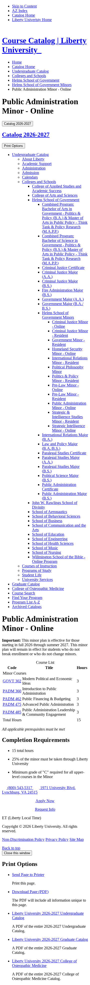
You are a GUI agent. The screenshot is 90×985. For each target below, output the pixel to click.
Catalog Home (23, 15)
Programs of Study (37, 570)
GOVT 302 (12, 681)
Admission (30, 173)
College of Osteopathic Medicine (38, 588)
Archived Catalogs (27, 607)
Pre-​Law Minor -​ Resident (65, 396)
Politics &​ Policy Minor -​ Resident (65, 378)
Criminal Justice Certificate (63, 267)
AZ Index (20, 11)
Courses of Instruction (39, 566)
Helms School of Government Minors (42, 85)
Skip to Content (24, 6)
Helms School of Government (35, 80)
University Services (37, 579)
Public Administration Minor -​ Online (69, 405)
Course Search (23, 593)
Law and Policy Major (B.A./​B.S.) (60, 446)
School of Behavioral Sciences (56, 516)
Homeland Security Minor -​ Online (67, 351)
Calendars (30, 177)
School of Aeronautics (49, 512)
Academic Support (37, 163)
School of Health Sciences (53, 543)
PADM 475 (12, 704)
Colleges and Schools (29, 76)
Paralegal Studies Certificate (64, 453)
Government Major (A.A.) (63, 299)
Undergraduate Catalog (30, 71)
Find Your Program (27, 597)
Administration (34, 168)
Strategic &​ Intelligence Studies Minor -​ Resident (67, 416)
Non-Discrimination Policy (23, 839)
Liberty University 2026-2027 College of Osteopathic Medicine (44, 963)
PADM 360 (12, 691)
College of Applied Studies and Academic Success (56, 188)
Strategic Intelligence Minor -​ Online (68, 428)
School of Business (47, 521)
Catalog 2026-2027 (26, 134)
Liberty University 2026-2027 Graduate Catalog (50, 939)
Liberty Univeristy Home (32, 20)
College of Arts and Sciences (55, 195)
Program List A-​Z (26, 602)
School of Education (48, 534)
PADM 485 (12, 712)
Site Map (77, 839)
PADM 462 (12, 699)
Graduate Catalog (26, 584)
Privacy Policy (57, 839)
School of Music (45, 548)
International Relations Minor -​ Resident (70, 360)
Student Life (32, 575)
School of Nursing (46, 552)
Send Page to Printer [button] (28, 874)
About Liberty (33, 159)
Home (17, 62)
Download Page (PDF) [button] (30, 892)
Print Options (13, 146)
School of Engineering (50, 539)
